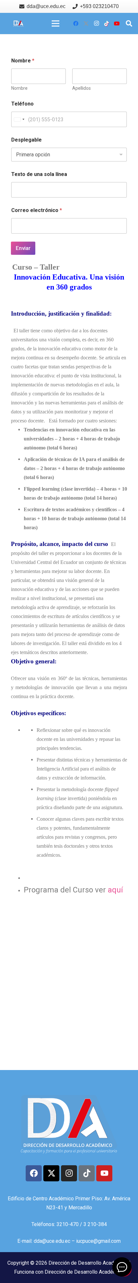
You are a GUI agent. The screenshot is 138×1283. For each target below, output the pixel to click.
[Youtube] (104, 1173)
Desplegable (26, 140)
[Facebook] (76, 23)
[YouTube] (117, 23)
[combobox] (19, 119)
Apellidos (81, 88)
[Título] (86, 23)
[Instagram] (96, 23)
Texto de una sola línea (39, 174)
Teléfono (22, 104)
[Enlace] (18, 23)
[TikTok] (106, 23)
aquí (115, 889)
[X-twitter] (51, 1173)
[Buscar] (129, 23)
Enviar (23, 248)
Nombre (19, 88)
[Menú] (55, 23)
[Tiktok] (87, 1173)
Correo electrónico (36, 210)
